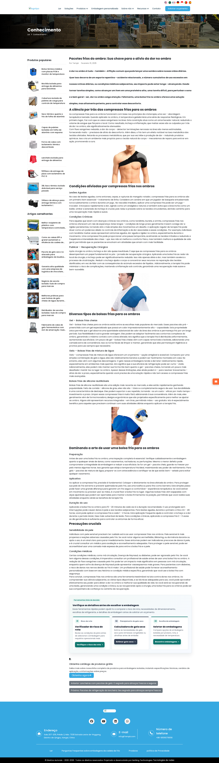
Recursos (142, 8)
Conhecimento (40, 34)
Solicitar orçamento (178, 8)
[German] (177, 2)
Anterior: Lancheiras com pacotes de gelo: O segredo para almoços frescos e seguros (113, 683)
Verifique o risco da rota (89, 644)
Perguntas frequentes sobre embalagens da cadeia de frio (91, 750)
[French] (173, 2)
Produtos (81, 8)
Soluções (69, 8)
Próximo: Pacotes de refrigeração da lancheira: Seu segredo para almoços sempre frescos (116, 690)
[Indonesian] (182, 2)
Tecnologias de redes (163, 760)
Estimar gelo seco (125, 641)
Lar (59, 8)
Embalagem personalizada (104, 8)
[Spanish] (190, 2)
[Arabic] (169, 2)
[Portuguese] (186, 2)
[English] (165, 2)
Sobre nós (126, 8)
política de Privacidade (158, 750)
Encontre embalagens (166, 641)
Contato (156, 8)
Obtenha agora (80, 675)
